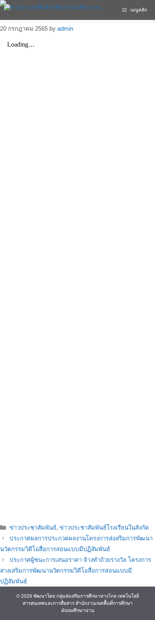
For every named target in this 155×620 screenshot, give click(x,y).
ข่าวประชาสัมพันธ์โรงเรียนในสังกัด (104, 527)
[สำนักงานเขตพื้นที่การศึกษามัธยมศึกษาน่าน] (52, 10)
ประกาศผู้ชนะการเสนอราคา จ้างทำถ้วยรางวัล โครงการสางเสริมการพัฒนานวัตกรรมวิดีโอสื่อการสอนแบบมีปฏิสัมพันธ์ (75, 570)
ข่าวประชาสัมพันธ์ (33, 527)
